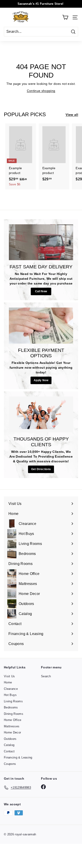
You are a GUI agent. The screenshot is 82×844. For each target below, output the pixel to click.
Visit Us (9, 676)
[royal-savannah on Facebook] (43, 786)
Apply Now (41, 380)
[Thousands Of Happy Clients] (41, 414)
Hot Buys (10, 695)
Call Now (41, 291)
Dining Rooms (13, 714)
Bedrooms (11, 707)
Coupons (10, 764)
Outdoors (10, 739)
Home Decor (12, 732)
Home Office (12, 720)
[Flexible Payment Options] (41, 325)
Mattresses (12, 726)
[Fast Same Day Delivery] (41, 242)
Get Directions (41, 469)
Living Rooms (13, 701)
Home (8, 682)
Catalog (9, 745)
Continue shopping (41, 91)
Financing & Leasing (18, 757)
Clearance (11, 688)
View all (72, 114)
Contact (9, 751)
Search (46, 676)
